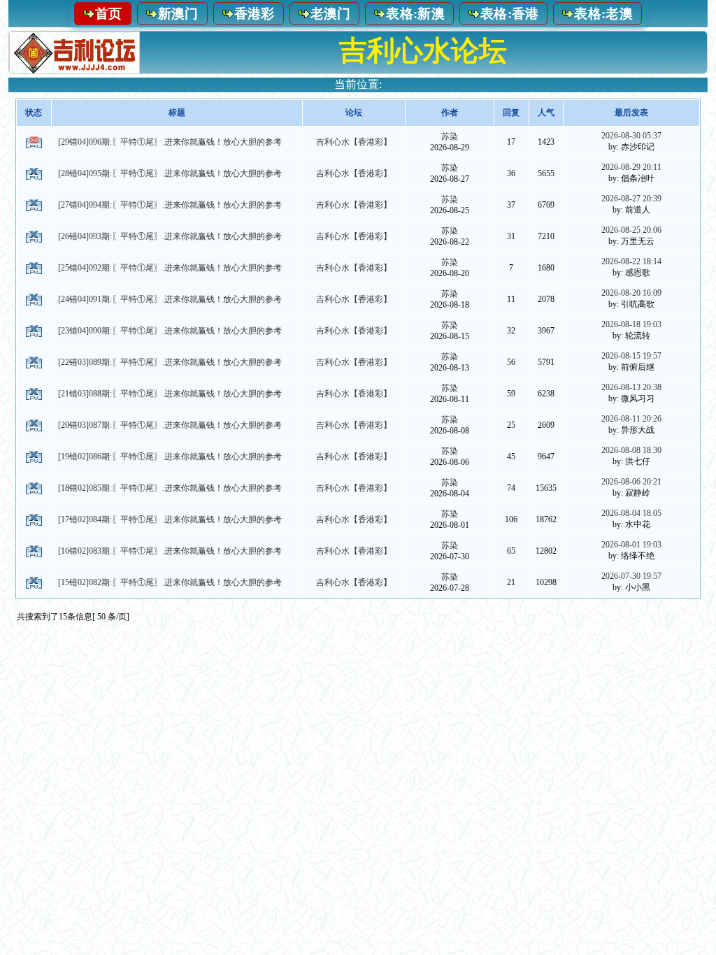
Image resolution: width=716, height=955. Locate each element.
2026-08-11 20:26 (631, 419)
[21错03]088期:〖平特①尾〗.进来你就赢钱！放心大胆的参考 (170, 393)
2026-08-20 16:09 (631, 293)
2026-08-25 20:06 (631, 230)
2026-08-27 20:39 (631, 198)
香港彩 (254, 13)
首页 (108, 13)
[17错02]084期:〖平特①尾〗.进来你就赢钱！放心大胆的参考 (170, 519)
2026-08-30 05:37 (631, 136)
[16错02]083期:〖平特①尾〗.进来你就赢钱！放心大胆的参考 (170, 551)
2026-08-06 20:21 (631, 482)
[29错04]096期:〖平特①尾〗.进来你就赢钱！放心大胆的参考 (170, 142)
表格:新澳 (415, 13)
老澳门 (330, 13)
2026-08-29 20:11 (631, 167)
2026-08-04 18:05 (631, 513)
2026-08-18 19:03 (631, 324)
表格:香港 (509, 13)
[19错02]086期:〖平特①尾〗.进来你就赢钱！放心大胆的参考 (170, 456)
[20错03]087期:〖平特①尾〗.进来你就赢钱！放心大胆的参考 (170, 425)
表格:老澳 (603, 13)
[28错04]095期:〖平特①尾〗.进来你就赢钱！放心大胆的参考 (170, 173)
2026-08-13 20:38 (631, 387)
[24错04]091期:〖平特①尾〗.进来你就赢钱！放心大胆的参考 (170, 299)
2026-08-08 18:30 (631, 450)
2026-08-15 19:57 (631, 356)
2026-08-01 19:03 (631, 545)
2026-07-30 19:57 (631, 576)
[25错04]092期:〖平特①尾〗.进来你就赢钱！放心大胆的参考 (170, 268)
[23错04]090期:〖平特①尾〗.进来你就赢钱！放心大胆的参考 (170, 331)
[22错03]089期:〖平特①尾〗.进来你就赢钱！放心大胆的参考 (170, 362)
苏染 (449, 136)
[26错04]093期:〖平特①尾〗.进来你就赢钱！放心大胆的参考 (170, 236)
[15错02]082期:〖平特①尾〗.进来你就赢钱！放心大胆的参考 (170, 582)
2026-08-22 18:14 (631, 261)
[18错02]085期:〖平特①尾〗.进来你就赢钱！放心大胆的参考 (170, 488)
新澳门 (178, 13)
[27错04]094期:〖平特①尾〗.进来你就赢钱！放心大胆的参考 (170, 205)
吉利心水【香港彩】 (354, 142)
